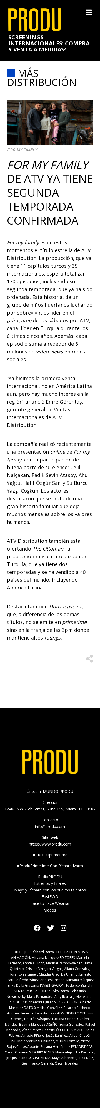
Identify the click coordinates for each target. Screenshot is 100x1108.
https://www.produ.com (50, 844)
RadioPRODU (50, 876)
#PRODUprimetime (50, 855)
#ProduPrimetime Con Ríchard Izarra (50, 865)
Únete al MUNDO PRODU (50, 791)
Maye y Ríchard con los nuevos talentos (50, 890)
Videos (50, 910)
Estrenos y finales (50, 883)
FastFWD (50, 896)
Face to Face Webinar (50, 903)
